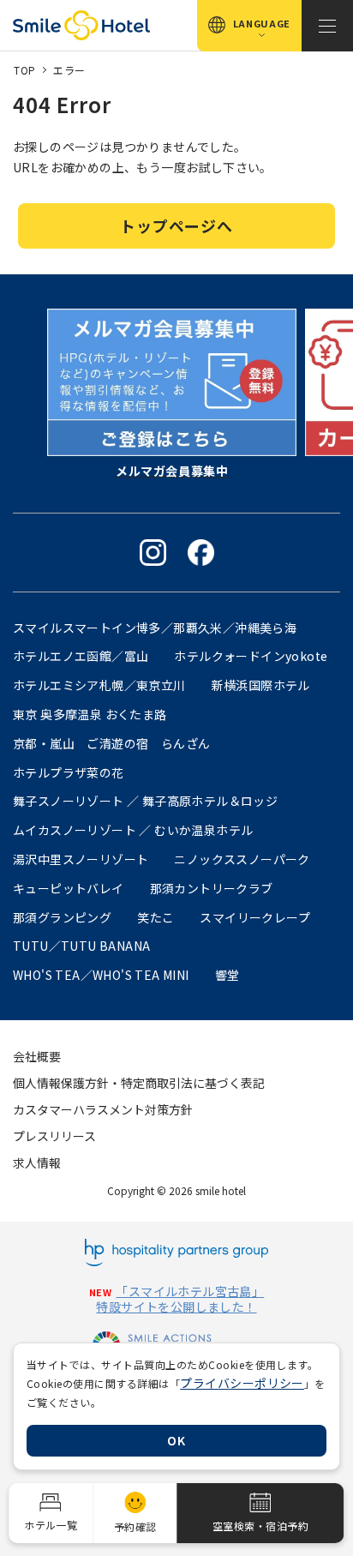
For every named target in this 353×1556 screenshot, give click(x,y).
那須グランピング (62, 917)
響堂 (227, 974)
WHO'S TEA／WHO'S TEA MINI (101, 974)
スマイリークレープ (255, 917)
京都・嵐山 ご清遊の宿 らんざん (111, 743)
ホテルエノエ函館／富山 (80, 655)
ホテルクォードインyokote (250, 655)
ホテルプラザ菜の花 (68, 772)
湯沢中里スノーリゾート (80, 859)
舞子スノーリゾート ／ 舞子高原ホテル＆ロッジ (145, 800)
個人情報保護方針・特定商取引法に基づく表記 (139, 1082)
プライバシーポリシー (242, 1382)
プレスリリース (54, 1135)
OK (176, 1440)
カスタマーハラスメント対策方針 (103, 1109)
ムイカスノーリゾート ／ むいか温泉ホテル (133, 829)
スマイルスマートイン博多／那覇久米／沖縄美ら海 (154, 627)
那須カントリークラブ (211, 888)
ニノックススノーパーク (241, 859)
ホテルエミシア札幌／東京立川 (99, 685)
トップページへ (176, 225)
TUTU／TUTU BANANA (81, 945)
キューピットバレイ (68, 888)
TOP (24, 69)
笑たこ (155, 917)
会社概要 (37, 1056)
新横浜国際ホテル (261, 685)
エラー (69, 70)
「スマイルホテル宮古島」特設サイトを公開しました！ (180, 1299)
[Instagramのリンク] (153, 552)
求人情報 (37, 1162)
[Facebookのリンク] (201, 552)
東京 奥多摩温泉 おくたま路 (90, 714)
